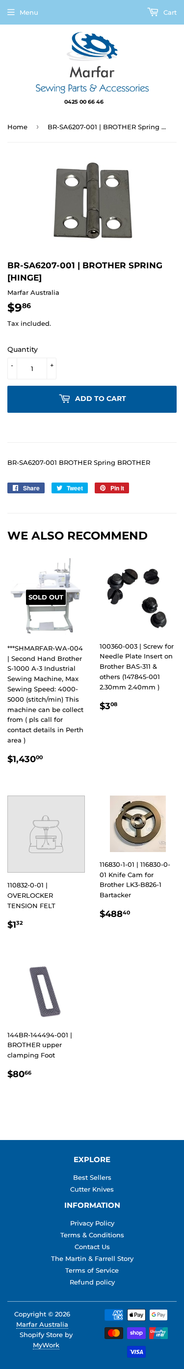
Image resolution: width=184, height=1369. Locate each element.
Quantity (22, 349)
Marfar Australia (42, 1324)
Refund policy (92, 1282)
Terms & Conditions (92, 1235)
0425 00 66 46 (84, 101)
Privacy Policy (92, 1223)
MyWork (46, 1345)
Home (17, 127)
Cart (169, 12)
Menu (29, 12)
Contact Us (92, 1247)
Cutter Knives (92, 1189)
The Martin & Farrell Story (92, 1258)
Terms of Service (92, 1270)
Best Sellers (92, 1177)
